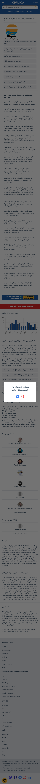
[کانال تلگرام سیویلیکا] (17, 396)
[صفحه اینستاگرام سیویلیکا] (22, 396)
